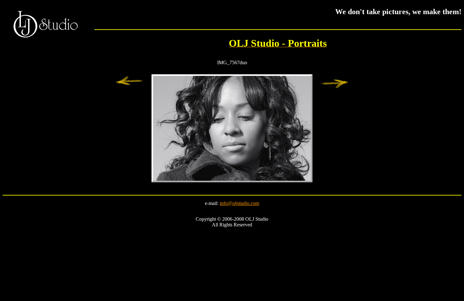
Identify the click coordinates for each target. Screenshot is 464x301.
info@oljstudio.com (239, 203)
